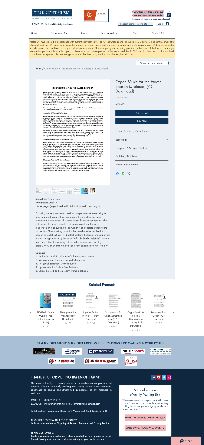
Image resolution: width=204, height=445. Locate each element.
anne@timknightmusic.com (86, 403)
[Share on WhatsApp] (123, 173)
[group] (102, 313)
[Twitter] (164, 377)
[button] (168, 14)
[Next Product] (173, 313)
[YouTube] (159, 377)
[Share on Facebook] (117, 173)
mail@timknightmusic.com (61, 24)
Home (39, 68)
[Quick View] (45, 300)
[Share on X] (129, 173)
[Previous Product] (30, 313)
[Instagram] (169, 377)
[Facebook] (153, 377)
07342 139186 (39, 24)
